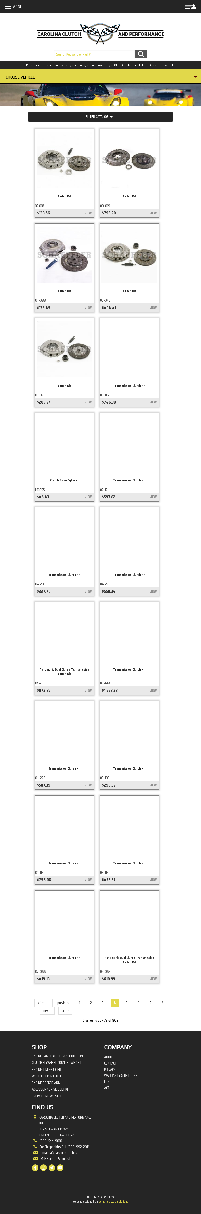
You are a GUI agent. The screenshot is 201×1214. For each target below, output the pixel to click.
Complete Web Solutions (113, 1201)
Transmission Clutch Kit (129, 385)
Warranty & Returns (121, 1076)
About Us (111, 1057)
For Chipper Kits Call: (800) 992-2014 (65, 1147)
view (88, 213)
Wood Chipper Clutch (47, 1076)
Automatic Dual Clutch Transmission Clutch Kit (64, 671)
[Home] (100, 32)
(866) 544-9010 (51, 1141)
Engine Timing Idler (46, 1069)
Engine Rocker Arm (46, 1083)
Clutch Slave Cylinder (64, 480)
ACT (107, 1088)
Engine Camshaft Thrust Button (57, 1056)
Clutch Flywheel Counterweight (57, 1062)
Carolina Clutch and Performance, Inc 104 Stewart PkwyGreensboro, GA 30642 (65, 1126)
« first (42, 1003)
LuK (106, 1082)
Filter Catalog (97, 117)
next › (47, 1010)
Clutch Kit (64, 196)
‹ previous (62, 1003)
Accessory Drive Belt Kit (51, 1089)
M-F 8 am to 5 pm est (55, 1158)
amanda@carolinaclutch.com (60, 1152)
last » (65, 1010)
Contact (110, 1063)
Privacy (109, 1070)
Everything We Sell (47, 1096)
